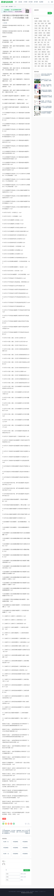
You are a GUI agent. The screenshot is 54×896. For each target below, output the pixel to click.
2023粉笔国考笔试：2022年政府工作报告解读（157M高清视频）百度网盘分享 (8, 832)
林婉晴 (49, 63)
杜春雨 (44, 35)
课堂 (42, 28)
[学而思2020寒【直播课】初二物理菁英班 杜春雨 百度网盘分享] (37, 92)
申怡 (47, 49)
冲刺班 (39, 37)
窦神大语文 (44, 51)
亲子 (46, 23)
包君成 (39, 54)
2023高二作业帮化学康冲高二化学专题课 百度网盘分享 (46, 107)
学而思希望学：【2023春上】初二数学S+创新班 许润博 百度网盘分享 (26, 847)
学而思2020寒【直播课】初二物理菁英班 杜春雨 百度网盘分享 (46, 91)
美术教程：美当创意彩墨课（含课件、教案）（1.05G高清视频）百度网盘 (46, 86)
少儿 (46, 37)
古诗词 (44, 44)
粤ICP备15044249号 (25, 892)
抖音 (35, 37)
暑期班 (49, 23)
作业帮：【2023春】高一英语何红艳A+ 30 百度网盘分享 (46, 102)
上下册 (39, 61)
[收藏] (26, 824)
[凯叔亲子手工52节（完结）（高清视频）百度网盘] (37, 81)
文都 (35, 54)
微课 (49, 28)
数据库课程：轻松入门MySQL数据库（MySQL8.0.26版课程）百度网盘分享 (23, 832)
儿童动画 (20, 1)
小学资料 (25, 1)
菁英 (39, 28)
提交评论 (27, 870)
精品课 (39, 56)
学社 (49, 30)
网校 (35, 23)
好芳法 (36, 51)
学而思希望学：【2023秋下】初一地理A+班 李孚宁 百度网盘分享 (26, 853)
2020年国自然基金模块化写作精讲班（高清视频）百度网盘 (46, 113)
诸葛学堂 (39, 49)
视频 (46, 25)
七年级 (36, 25)
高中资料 (36, 1)
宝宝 (45, 42)
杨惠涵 (36, 47)
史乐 (39, 30)
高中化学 (43, 47)
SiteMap (31, 892)
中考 (49, 54)
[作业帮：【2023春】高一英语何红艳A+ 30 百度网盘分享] (37, 102)
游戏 (39, 47)
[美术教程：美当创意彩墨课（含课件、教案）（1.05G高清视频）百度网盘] (37, 86)
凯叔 (39, 23)
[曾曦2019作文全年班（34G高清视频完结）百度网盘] (37, 97)
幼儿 (46, 63)
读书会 (46, 61)
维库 (35, 61)
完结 (35, 49)
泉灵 (39, 63)
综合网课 (41, 1)
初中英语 (40, 35)
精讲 (39, 42)
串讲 (48, 44)
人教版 (40, 25)
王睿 (39, 51)
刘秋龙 (36, 63)
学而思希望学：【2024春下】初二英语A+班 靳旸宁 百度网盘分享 (16, 847)
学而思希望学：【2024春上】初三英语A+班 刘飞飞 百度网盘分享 (26, 841)
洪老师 (36, 35)
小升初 (36, 44)
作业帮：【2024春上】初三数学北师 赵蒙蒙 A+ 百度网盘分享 (6, 853)
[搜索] (48, 2)
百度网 (4, 818)
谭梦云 (48, 51)
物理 (35, 42)
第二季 (44, 49)
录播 (42, 30)
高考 (46, 28)
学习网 (42, 23)
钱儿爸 (36, 28)
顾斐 (42, 54)
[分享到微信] (3, 824)
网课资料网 (7, 2)
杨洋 (46, 54)
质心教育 (46, 56)
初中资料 (31, 1)
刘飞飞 (36, 30)
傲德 (42, 56)
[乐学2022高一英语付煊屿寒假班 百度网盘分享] (37, 75)
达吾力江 (40, 44)
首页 (16, 1)
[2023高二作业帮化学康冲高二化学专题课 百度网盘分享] (37, 108)
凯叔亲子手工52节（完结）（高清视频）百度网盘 (46, 80)
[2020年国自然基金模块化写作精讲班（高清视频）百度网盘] (37, 113)
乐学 (48, 42)
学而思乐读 (49, 47)
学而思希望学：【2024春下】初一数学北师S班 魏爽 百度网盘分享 (6, 847)
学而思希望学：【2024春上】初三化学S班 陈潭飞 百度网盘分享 (16, 841)
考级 (35, 56)
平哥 (42, 42)
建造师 (48, 35)
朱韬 (43, 25)
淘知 (42, 61)
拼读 (46, 30)
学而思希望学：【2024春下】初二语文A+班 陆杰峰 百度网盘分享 (16, 853)
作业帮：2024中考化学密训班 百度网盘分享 (6, 841)
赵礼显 (43, 37)
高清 (42, 63)
